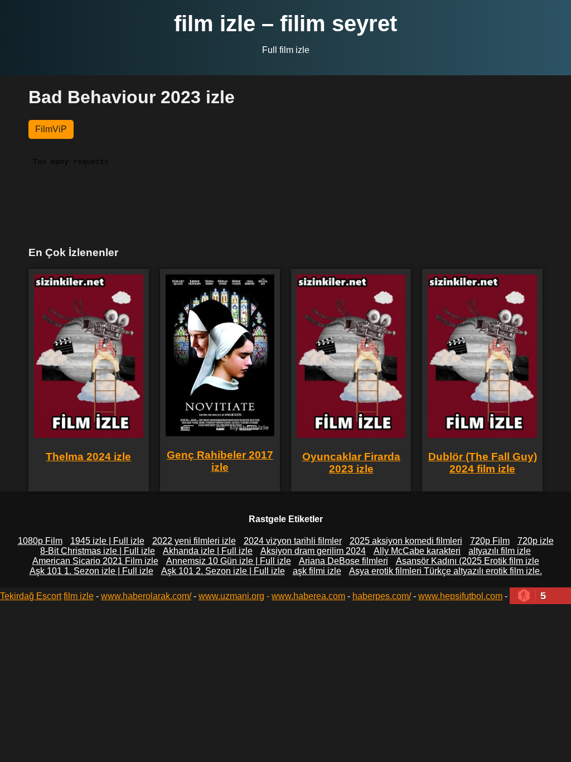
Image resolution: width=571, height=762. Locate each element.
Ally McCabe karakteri (417, 551)
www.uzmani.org (231, 596)
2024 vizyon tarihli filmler (293, 541)
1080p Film (40, 541)
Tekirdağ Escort (30, 596)
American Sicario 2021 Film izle (95, 561)
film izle (79, 596)
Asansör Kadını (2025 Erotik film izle (467, 561)
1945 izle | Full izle (107, 541)
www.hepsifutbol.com (460, 596)
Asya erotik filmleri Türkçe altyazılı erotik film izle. (445, 571)
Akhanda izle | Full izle (208, 551)
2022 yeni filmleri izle (194, 541)
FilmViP (51, 129)
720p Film (490, 541)
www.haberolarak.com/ (146, 596)
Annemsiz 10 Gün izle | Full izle (228, 561)
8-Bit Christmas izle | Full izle (97, 551)
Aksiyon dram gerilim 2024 (313, 551)
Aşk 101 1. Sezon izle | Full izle (91, 571)
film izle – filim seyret (285, 23)
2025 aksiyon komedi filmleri (406, 541)
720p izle (535, 541)
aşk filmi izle (317, 571)
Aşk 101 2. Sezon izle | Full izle (223, 571)
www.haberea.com (308, 596)
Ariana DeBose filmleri (343, 561)
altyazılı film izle (499, 551)
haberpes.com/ (381, 596)
